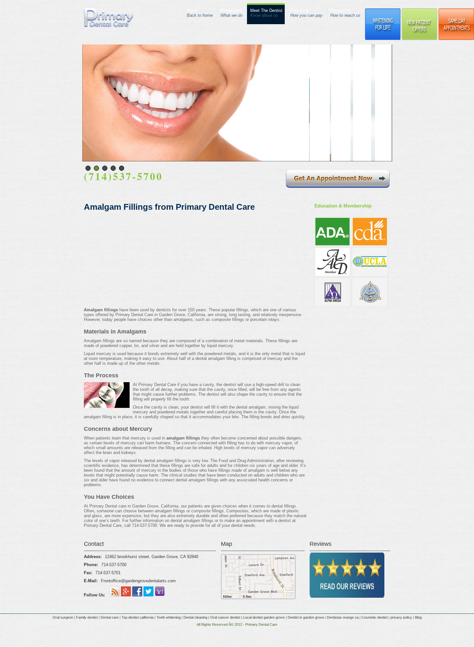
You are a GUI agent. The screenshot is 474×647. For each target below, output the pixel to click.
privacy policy (401, 617)
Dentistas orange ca (343, 617)
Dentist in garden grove (306, 617)
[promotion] (352, 344)
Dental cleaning (195, 617)
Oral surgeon (63, 617)
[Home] (109, 26)
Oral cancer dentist (225, 617)
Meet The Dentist (266, 13)
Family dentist (87, 617)
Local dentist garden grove (264, 617)
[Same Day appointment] (456, 38)
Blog (418, 617)
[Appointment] (337, 186)
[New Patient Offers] (419, 38)
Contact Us (345, 13)
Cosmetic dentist (374, 617)
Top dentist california (137, 617)
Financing (306, 13)
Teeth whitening (168, 617)
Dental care (110, 617)
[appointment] (352, 329)
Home (200, 13)
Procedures (231, 13)
